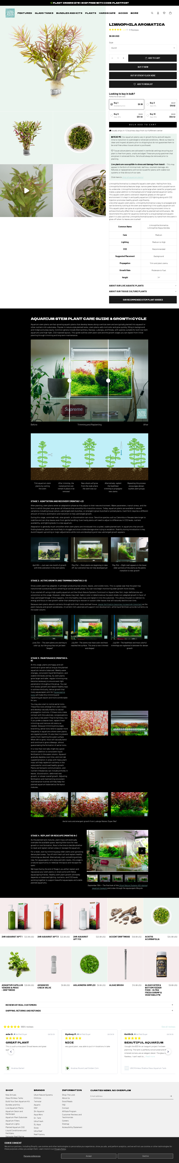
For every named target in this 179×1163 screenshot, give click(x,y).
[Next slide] (141, 850)
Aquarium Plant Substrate (16, 1117)
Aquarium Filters (13, 1120)
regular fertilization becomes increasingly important (120, 604)
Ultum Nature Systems (43, 1095)
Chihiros (37, 1098)
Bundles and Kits (13, 1105)
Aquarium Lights (13, 1124)
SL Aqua (37, 1124)
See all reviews (168, 1026)
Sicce (36, 1128)
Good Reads (67, 1101)
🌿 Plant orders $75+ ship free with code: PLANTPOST (89, 2)
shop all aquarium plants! (132, 177)
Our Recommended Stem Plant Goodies (143, 299)
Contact (65, 1108)
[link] (30, 1068)
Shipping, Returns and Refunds (23, 1010)
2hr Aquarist (39, 1111)
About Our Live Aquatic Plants (126, 285)
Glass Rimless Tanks (14, 1098)
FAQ (63, 1105)
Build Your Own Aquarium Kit (18, 1101)
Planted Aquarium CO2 (15, 1127)
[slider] (69, 380)
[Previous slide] (93, 850)
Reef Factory (39, 1134)
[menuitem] (24, 13)
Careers (65, 1120)
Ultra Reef (38, 1131)
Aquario (37, 1105)
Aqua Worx (38, 1114)
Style (111, 42)
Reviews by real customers (21, 1005)
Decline (145, 1156)
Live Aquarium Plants (14, 1108)
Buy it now (143, 67)
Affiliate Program (69, 1111)
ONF (36, 1108)
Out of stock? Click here (142, 75)
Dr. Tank (37, 1118)
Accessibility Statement (72, 1127)
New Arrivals (11, 1095)
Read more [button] (91, 1056)
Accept (89, 1156)
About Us (66, 1098)
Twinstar (37, 1101)
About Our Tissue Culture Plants (128, 291)
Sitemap (65, 1124)
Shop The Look (68, 1095)
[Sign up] (171, 1096)
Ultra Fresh (38, 1121)
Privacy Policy (60, 1149)
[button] (164, 13)
